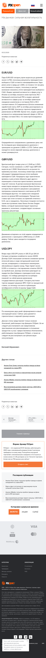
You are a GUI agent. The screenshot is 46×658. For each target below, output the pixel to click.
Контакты (27, 569)
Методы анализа (7, 571)
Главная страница (23, 434)
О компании (28, 566)
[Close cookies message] (27, 641)
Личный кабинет (36, 11)
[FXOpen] (11, 5)
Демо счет (22, 11)
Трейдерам (5, 569)
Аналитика (5, 566)
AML (43, 643)
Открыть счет (23, 464)
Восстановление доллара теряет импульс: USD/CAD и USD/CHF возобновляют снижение (24, 499)
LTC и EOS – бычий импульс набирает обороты (32, 419)
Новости (4, 577)
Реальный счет (8, 11)
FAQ (26, 571)
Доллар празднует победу (12, 419)
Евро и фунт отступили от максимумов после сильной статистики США (21, 487)
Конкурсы (5, 574)
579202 (20, 597)
